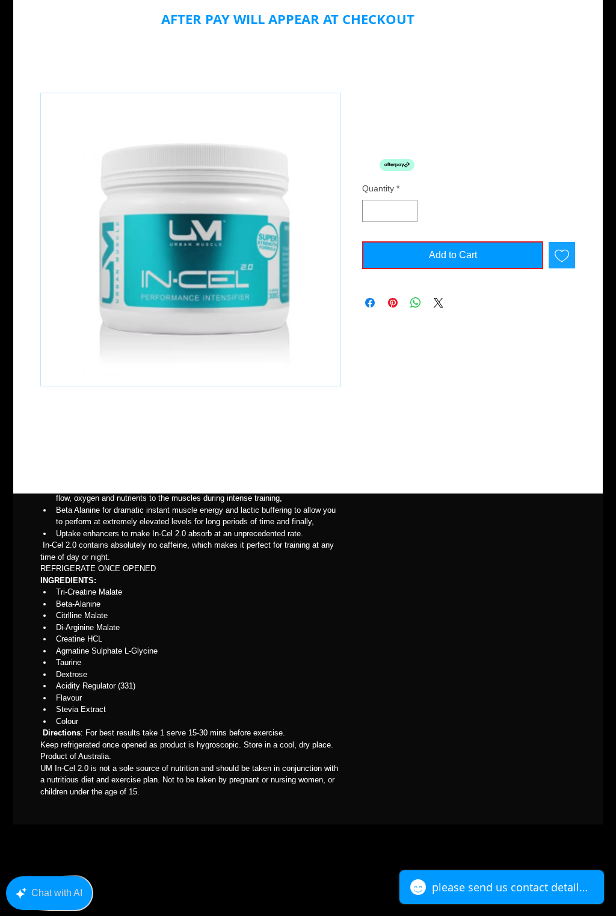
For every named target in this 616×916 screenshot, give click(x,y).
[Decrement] (371, 210)
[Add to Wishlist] (562, 255)
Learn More (439, 165)
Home (53, 49)
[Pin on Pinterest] (393, 303)
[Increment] (408, 210)
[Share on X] (438, 303)
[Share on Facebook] (370, 303)
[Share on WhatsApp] (415, 303)
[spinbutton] (390, 210)
